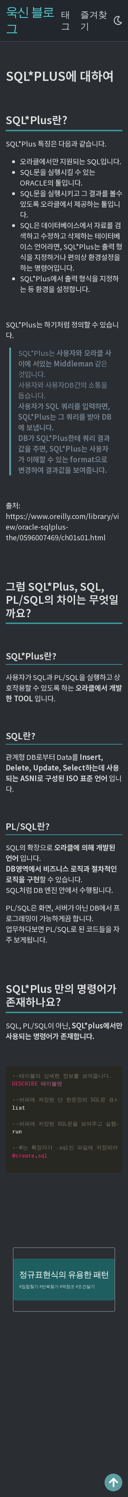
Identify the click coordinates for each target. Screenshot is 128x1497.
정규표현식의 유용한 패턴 (64, 1274)
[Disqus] (64, 1407)
